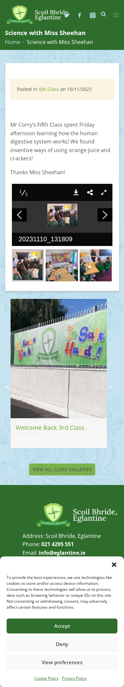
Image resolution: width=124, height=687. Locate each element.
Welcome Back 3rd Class (50, 427)
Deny (62, 644)
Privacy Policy (74, 678)
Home (12, 42)
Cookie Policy (46, 678)
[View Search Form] (103, 14)
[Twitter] (66, 15)
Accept (62, 626)
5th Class (49, 89)
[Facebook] (79, 15)
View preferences (62, 662)
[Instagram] (92, 15)
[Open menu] (115, 15)
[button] (114, 564)
